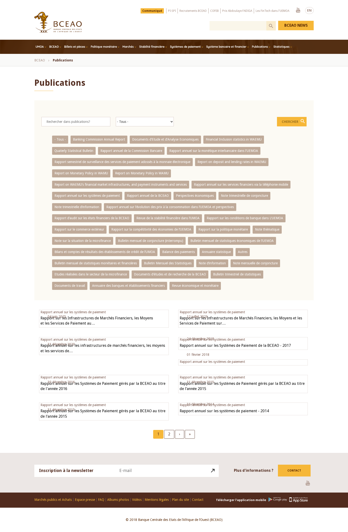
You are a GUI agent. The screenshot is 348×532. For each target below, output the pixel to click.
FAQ (101, 500)
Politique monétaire (104, 46)
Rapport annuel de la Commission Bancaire (131, 151)
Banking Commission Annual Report (99, 139)
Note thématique (267, 229)
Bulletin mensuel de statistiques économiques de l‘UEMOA (232, 241)
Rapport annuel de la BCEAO (148, 195)
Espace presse (85, 500)
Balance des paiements (178, 252)
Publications (260, 46)
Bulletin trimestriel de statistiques (237, 274)
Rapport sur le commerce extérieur (79, 229)
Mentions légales (157, 500)
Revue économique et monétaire (195, 285)
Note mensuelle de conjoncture (255, 263)
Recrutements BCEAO (193, 11)
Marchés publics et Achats (53, 500)
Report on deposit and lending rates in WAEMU (231, 162)
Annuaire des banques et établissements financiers (128, 285)
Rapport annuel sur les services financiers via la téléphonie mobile (241, 184)
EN (309, 10)
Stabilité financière (152, 46)
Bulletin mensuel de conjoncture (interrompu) (150, 241)
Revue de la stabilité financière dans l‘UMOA (168, 218)
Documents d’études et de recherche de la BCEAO (170, 274)
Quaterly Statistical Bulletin (73, 151)
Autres (242, 252)
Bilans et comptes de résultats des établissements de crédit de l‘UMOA (104, 252)
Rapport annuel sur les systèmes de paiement (87, 195)
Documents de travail (69, 285)
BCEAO (54, 46)
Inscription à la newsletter (66, 470)
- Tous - (60, 139)
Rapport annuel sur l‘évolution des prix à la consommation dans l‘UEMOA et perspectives (170, 207)
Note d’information (212, 263)
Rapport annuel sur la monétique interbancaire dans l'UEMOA (213, 151)
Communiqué (152, 11)
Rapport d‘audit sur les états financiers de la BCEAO (91, 218)
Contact (294, 470)
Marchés (128, 46)
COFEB (214, 11)
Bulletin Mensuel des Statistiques (168, 263)
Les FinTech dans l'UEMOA (272, 11)
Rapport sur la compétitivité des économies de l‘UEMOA (151, 229)
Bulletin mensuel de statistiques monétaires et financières (95, 263)
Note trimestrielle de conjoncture (244, 195)
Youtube (298, 10)
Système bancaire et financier (226, 46)
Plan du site (180, 500)
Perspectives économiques (195, 195)
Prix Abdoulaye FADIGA (237, 11)
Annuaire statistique (216, 252)
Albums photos (118, 500)
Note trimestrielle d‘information (76, 207)
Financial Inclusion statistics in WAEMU (234, 139)
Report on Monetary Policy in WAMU (81, 173)
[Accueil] (58, 22)
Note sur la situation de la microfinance (82, 241)
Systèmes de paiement (185, 46)
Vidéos (137, 500)
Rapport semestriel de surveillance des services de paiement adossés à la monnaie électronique (122, 162)
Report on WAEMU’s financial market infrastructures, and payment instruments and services (120, 184)
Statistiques (281, 46)
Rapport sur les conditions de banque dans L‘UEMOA (245, 218)
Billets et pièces (74, 46)
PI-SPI (172, 11)
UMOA (40, 46)
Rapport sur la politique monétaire (223, 229)
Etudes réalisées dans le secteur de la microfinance (90, 274)
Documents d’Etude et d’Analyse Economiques (165, 139)
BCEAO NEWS (296, 25)
